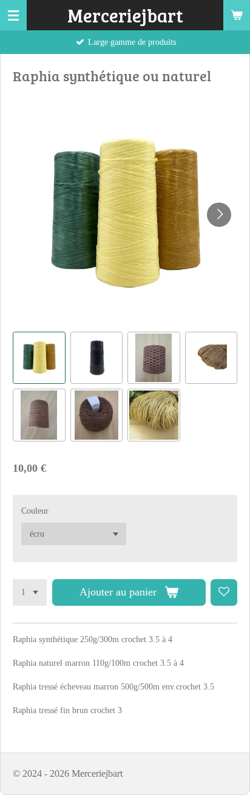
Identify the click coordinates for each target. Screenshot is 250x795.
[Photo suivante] (219, 215)
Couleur (35, 510)
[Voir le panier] (236, 15)
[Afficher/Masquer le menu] (13, 15)
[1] (30, 592)
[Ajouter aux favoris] (224, 592)
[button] (39, 358)
